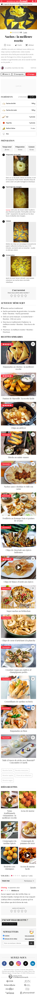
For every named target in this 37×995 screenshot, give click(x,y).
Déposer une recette (9, 924)
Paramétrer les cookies (22, 971)
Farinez (8, 210)
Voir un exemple (29, 936)
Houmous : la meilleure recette (14, 330)
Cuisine (6, 936)
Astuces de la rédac (10, 939)
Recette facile (7, 770)
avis (25, 32)
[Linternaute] (9, 985)
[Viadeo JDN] (27, 989)
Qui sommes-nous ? (9, 969)
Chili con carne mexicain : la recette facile (17, 317)
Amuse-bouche (27, 4)
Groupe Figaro (16, 973)
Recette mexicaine (21, 770)
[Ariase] (9, 993)
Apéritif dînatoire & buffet (12, 4)
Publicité (23, 969)
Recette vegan (8, 780)
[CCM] (9, 981)
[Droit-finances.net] (27, 985)
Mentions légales (7, 973)
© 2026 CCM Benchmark (28, 973)
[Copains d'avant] (9, 989)
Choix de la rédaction (23, 775)
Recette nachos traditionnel (12, 308)
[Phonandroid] (27, 993)
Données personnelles (8, 971)
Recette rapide (8, 775)
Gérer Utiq (32, 971)
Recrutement (29, 969)
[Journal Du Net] (27, 981)
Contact (17, 969)
